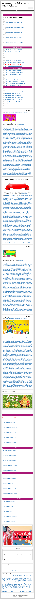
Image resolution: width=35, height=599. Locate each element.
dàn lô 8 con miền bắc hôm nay (13, 368)
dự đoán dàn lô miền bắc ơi (27, 157)
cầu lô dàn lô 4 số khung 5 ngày (24, 275)
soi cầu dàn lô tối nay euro (13, 166)
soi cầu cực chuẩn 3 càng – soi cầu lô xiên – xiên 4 (16, 4)
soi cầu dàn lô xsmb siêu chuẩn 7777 (26, 172)
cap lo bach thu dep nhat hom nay (17, 266)
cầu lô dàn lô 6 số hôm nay (12, 139)
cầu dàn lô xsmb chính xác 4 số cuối (16, 207)
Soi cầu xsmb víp (14, 126)
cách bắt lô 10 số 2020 (24, 201)
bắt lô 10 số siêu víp (26, 200)
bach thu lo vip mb (23, 339)
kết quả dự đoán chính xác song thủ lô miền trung (13, 99)
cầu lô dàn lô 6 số (6, 137)
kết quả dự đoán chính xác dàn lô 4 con (20, 298)
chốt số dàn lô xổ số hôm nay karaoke (20, 288)
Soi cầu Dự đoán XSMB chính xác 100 (15, 587)
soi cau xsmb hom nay (22, 174)
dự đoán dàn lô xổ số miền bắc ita (17, 159)
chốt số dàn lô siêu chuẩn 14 (23, 148)
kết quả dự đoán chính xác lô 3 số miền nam (13, 85)
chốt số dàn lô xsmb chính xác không (14, 153)
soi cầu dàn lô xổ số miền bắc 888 (17, 169)
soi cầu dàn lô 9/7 (5, 230)
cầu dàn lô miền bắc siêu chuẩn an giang (20, 269)
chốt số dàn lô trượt (24, 149)
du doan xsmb (14, 577)
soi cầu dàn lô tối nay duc (6, 166)
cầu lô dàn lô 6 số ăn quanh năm (26, 137)
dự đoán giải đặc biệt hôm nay (10, 578)
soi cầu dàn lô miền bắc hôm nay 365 (24, 162)
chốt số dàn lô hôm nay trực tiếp (24, 145)
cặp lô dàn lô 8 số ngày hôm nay (8, 344)
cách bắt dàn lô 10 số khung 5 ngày (16, 201)
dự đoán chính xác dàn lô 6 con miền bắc (17, 155)
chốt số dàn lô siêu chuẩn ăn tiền (9, 217)
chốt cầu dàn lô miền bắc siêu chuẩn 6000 (15, 141)
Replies (8, 175)
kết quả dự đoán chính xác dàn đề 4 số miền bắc (14, 35)
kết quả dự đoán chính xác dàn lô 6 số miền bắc (14, 49)
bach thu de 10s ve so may (8, 339)
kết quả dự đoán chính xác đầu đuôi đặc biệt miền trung (15, 103)
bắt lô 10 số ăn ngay (18, 199)
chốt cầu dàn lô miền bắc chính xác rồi (25, 208)
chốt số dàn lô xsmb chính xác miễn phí (24, 153)
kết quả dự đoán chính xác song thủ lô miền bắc (14, 22)
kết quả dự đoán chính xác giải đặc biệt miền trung (14, 91)
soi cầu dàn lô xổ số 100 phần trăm (19, 380)
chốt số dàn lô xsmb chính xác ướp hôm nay (21, 290)
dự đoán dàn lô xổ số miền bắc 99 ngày (26, 158)
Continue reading (21, 124)
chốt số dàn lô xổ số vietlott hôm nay (7, 152)
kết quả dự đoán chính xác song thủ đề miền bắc (14, 32)
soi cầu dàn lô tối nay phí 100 (14, 235)
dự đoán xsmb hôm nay (12, 298)
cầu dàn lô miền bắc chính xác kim (24, 132)
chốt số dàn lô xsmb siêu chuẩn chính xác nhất (24, 222)
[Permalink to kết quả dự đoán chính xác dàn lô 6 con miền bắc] (10, 121)
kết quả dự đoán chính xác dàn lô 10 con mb (15, 179)
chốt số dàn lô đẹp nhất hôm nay (9, 213)
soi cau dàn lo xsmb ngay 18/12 (9, 172)
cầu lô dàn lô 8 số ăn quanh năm (8, 351)
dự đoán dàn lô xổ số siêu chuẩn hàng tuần (14, 228)
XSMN (5, 591)
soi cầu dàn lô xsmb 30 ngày (10, 171)
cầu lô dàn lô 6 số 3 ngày (18, 137)
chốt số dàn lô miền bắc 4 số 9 (23, 146)
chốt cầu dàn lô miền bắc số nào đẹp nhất (20, 210)
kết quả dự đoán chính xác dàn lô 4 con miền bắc (16, 247)
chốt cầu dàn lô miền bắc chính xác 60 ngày (14, 208)
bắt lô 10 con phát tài (25, 198)
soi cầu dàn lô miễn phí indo (23, 165)
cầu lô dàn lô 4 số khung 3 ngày (15, 275)
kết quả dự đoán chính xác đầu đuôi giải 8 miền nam (15, 81)
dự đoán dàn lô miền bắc (25, 155)
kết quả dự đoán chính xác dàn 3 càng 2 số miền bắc (14, 62)
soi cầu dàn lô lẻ (17, 162)
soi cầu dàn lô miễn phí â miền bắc (11, 233)
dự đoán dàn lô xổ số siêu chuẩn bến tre (8, 160)
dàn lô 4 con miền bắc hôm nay (18, 292)
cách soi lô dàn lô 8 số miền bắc (22, 343)
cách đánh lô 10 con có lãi (21, 202)
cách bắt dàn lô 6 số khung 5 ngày (27, 128)
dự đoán (3, 578)
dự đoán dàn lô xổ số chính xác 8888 (22, 370)
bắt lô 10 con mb (13, 198)
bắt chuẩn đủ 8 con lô (13, 340)
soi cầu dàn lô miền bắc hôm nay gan (15, 164)
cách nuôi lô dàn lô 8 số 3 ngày (8, 343)
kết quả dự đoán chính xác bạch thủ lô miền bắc (13, 19)
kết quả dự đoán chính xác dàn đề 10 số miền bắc (14, 42)
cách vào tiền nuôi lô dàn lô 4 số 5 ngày (8, 266)
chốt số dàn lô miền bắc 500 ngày (22, 214)
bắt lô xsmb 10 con (9, 201)
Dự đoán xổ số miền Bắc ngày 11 (27, 582)
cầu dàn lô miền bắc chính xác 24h (26, 131)
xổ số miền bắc (10, 591)
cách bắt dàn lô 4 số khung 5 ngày (7, 264)
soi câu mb (15, 586)
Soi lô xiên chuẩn (14, 588)
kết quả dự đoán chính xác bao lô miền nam (13, 76)
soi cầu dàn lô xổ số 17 (7, 305)
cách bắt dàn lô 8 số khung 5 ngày (10, 342)
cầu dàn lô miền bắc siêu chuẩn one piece (21, 270)
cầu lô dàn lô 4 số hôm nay (28, 274)
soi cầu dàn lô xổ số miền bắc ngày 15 (13, 239)
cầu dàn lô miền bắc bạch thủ (17, 131)
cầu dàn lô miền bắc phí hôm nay (23, 133)
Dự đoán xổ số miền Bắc (23, 580)
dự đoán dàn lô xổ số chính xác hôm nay (9, 226)
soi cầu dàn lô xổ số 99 (8, 236)
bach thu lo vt (8, 340)
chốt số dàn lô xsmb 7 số (16, 152)
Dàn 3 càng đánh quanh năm (22, 577)
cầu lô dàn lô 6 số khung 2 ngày (20, 139)
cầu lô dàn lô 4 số (21, 272)
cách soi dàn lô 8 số (15, 343)
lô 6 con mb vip (21, 161)
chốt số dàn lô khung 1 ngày (9, 146)
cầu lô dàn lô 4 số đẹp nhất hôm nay (11, 274)
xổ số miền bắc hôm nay (18, 591)
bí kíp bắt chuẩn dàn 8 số (19, 340)
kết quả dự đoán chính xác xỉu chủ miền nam (13, 70)
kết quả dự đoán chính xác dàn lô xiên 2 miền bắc (14, 53)
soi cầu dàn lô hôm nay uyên (6, 231)
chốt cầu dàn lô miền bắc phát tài (16, 140)
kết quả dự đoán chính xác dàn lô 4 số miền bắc (14, 45)
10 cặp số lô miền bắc (21, 195)
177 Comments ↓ (25, 112)
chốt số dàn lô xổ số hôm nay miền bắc (17, 151)
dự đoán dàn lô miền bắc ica (12, 157)
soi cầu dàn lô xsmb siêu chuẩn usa (25, 173)
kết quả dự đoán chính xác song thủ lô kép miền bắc (15, 27)
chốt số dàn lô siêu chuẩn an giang (22, 285)
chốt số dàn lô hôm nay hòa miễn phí (14, 145)
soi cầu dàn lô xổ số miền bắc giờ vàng (11, 170)
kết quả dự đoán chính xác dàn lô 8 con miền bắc (16, 317)
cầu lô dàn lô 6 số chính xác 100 (15, 138)
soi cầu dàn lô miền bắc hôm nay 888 (14, 163)
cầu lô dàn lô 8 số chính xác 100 (26, 351)
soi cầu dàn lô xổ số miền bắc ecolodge (20, 383)
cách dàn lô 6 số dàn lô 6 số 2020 (7, 129)
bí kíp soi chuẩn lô (17, 341)
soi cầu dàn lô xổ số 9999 (9, 168)
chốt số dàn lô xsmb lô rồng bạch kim (12, 222)
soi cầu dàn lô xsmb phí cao (17, 172)
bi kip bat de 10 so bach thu (27, 127)
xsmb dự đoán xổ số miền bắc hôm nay (19, 590)
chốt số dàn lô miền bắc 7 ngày (20, 147)
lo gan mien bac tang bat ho (17, 229)
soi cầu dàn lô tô (29, 165)
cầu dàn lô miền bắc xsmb (28, 206)
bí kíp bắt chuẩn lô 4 (5, 263)
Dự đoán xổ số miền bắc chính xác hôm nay (17, 581)
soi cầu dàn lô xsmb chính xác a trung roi (20, 171)
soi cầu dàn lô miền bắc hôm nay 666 (7, 301)
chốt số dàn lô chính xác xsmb (20, 281)
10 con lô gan (26, 195)
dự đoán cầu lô (30, 292)
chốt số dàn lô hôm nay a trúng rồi (25, 213)
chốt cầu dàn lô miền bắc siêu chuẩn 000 (23, 209)
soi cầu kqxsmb (10, 174)
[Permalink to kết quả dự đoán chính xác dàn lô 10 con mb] (17, 191)
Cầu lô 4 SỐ (17, 272)
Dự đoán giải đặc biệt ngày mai (18, 578)
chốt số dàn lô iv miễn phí (13, 283)
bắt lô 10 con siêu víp (9, 199)
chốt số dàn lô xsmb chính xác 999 (17, 289)
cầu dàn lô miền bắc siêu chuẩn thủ (25, 135)
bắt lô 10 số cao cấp (23, 199)
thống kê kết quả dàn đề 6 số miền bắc (22, 242)
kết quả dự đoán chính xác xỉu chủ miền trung (13, 89)
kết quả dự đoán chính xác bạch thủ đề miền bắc (13, 30)
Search (14, 391)
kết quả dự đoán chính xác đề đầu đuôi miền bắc (13, 66)
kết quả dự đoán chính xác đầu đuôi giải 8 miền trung (14, 101)
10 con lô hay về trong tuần (24, 196)
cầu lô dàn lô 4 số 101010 (27, 272)
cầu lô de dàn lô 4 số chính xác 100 (13, 276)
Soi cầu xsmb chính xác (8, 126)
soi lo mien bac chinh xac (13, 242)
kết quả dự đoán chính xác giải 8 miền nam (13, 74)
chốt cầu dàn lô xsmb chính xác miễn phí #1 (10, 144)
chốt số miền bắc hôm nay (20, 576)
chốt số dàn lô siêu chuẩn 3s (21, 216)
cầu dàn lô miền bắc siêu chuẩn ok (23, 134)
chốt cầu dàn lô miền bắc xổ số (18, 143)
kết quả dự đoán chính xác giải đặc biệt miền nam (14, 72)
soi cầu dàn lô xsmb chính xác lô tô (20, 385)
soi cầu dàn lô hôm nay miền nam (27, 230)
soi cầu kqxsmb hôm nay (15, 174)
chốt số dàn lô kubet (16, 146)
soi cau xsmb (9, 586)
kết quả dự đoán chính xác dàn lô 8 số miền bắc (13, 51)
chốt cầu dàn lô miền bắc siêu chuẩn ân (26, 141)
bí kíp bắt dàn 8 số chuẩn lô (26, 340)
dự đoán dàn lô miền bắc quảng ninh (18, 225)
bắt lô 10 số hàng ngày (14, 200)
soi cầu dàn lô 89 (25, 161)
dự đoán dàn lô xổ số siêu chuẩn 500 (27, 159)
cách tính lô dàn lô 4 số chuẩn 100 (26, 265)
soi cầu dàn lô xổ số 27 (11, 167)
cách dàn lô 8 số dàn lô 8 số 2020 (19, 342)
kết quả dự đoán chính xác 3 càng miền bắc (13, 60)
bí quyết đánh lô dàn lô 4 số (27, 263)
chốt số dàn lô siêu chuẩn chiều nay (18, 217)
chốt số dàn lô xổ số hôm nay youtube (27, 151)
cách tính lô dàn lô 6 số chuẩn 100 (17, 130)
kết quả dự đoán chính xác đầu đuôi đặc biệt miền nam (15, 83)
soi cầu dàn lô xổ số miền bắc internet (21, 170)
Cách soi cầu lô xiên (8, 577)
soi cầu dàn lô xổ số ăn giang (16, 168)
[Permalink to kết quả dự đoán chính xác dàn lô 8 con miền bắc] (16, 334)
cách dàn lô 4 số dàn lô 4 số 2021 (25, 264)
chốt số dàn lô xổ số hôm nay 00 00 (25, 150)
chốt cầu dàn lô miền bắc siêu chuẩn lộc (8, 142)
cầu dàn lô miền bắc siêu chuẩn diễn (14, 134)
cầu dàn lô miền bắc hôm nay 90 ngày (14, 133)
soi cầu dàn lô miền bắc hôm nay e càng (24, 163)
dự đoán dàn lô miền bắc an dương (15, 224)
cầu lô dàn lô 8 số (17, 350)
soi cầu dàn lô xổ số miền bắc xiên (22, 239)
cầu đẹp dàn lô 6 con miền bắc (19, 136)
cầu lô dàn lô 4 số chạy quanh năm (21, 273)
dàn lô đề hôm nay (9, 155)
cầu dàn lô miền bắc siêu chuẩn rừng (16, 135)
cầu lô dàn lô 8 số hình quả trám (15, 352)
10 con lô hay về (6, 196)
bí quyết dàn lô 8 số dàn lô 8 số (23, 341)
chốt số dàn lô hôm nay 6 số (16, 213)
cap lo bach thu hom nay (25, 266)
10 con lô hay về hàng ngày (11, 196)
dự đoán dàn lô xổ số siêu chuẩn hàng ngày (19, 160)
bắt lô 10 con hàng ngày (8, 198)
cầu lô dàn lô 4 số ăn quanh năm (12, 273)
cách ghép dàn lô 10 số (27, 202)
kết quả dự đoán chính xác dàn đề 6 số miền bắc (14, 37)
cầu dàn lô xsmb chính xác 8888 (25, 207)
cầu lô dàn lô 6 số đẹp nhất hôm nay (24, 138)
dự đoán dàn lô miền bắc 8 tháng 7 (23, 156)
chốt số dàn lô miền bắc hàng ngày (19, 215)
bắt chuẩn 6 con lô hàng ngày (6, 127)
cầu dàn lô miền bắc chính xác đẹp (15, 132)
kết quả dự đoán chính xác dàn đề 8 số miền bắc (14, 40)
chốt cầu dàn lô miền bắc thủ (10, 143)
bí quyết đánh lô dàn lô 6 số (18, 128)
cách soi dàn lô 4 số (11, 265)
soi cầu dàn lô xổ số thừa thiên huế (22, 384)
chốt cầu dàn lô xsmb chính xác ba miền (18, 211)
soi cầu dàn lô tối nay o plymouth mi (23, 379)
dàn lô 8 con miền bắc (6, 368)
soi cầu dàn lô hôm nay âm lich (12, 230)
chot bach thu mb (27, 276)
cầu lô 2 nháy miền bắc (26, 136)
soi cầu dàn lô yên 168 (7, 242)
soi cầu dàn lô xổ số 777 (25, 167)
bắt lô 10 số (14, 199)
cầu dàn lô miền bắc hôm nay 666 (27, 204)
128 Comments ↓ (25, 248)
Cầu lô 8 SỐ (13, 350)
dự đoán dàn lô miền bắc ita (19, 157)
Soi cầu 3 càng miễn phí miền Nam (20, 586)
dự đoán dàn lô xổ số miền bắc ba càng (8, 159)
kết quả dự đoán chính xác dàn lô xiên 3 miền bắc (14, 56)
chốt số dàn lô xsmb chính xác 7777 (24, 152)
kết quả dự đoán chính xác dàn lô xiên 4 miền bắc (14, 58)
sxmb (22, 588)
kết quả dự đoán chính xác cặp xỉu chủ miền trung (14, 97)
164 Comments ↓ (25, 318)
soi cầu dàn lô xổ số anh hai (24, 168)
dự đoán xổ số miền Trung (20, 584)
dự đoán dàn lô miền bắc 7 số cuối (14, 156)
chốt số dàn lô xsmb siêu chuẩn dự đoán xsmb (13, 154)
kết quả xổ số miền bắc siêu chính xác (19, 585)
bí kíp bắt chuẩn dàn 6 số (20, 127)
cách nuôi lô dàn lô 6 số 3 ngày (24, 129)
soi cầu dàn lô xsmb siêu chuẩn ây (8, 241)
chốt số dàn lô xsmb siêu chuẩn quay (24, 154)
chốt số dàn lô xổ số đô (18, 150)
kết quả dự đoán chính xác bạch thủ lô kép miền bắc (14, 24)
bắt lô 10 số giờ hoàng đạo (7, 200)
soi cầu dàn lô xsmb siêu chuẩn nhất (16, 173)
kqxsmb (11, 585)
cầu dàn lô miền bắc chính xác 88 (21, 267)
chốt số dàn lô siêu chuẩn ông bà (18, 149)
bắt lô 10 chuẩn (26, 197)
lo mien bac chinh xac (24, 229)
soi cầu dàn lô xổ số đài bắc (7, 237)
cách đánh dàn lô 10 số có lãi (8, 202)
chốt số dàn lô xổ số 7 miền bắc (11, 150)
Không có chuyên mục (7, 585)
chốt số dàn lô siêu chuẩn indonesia (8, 149)
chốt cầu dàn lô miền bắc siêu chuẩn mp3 (18, 142)
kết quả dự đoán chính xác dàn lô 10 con (8, 229)
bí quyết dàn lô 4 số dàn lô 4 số (19, 263)
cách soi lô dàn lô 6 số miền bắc (9, 130)
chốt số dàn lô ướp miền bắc (23, 218)
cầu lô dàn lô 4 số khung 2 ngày (7, 275)
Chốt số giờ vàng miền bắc (7, 575)
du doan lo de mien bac (25, 368)
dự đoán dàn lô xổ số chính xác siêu (7, 158)
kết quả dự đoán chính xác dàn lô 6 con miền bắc (16, 111)
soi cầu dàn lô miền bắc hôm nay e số (11, 232)
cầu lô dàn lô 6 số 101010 (12, 137)
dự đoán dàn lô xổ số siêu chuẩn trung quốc (13, 161)
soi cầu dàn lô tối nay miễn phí (20, 166)
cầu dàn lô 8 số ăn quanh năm (16, 344)
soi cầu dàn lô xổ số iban (10, 169)
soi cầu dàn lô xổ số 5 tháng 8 (18, 167)
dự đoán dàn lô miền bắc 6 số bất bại (16, 223)
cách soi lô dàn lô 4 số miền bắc (18, 265)
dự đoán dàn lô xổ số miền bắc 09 (16, 158)
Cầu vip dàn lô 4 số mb (21, 276)
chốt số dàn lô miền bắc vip (15, 148)
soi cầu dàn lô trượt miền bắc (22, 235)
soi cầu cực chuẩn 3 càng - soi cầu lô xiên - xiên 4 (15, 112)
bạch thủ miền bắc (16, 197)
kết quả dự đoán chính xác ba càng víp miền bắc (9, 569)
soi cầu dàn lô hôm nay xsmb (10, 162)
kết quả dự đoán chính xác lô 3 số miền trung (13, 105)
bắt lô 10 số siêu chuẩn (20, 200)
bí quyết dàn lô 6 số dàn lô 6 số (11, 128)
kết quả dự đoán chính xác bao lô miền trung (13, 95)
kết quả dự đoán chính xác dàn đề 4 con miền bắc (9, 568)
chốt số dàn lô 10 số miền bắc (20, 144)
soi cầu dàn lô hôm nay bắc (19, 230)
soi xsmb (19, 588)
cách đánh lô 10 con (14, 202)
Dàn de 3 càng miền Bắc (28, 577)
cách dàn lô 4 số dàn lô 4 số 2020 (16, 264)
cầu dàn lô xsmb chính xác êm (11, 136)
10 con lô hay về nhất (18, 196)
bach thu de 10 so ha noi (22, 126)
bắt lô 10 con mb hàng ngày (19, 198)
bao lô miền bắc (21, 197)
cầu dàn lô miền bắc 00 (11, 131)
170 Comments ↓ (25, 180)
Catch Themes (20, 596)
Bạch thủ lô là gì (18, 339)
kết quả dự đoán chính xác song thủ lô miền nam (14, 79)
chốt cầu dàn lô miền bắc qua (24, 140)
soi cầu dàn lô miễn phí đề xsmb (15, 165)
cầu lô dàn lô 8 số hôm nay (23, 352)
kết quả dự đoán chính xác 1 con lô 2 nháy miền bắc (14, 17)
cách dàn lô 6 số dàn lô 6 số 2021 (16, 129)
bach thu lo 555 (14, 339)
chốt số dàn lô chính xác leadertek (19, 212)
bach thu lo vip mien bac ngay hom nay (9, 197)
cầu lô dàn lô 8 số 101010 (23, 350)
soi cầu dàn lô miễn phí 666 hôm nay (25, 164)
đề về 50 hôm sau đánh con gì (27, 591)
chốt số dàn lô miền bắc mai (8, 148)
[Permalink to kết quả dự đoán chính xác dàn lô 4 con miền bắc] (10, 257)
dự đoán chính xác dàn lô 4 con (7, 293)
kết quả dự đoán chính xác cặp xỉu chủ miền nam (14, 77)
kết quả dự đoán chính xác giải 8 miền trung (12, 93)
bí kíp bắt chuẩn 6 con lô (14, 127)
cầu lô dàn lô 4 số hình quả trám (20, 274)
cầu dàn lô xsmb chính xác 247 (7, 207)
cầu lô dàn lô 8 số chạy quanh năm (17, 351)
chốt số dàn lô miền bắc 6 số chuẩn (11, 147)
